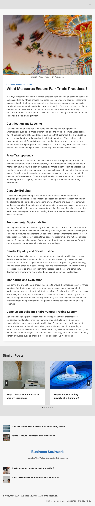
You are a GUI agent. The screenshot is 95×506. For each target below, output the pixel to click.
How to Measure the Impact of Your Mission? (33, 436)
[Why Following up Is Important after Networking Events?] (6, 428)
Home (49, 501)
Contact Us (59, 501)
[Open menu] (90, 4)
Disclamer (71, 501)
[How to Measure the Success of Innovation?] (6, 470)
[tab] (42, 407)
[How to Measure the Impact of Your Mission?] (6, 437)
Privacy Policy (84, 501)
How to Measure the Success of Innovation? (32, 468)
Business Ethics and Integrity (19, 84)
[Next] (88, 383)
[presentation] (24, 375)
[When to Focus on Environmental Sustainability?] (6, 479)
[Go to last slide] (6, 383)
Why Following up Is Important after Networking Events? (38, 426)
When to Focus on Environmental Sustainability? (35, 477)
